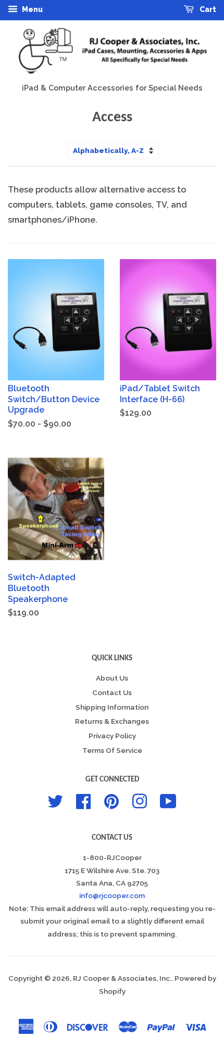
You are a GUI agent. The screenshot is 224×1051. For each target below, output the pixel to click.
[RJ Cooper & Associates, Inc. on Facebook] (83, 800)
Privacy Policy (112, 736)
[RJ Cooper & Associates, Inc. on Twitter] (55, 800)
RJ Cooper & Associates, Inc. (122, 978)
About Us (112, 678)
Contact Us (112, 692)
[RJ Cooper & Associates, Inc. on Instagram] (139, 800)
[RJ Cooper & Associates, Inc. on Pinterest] (111, 800)
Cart (207, 9)
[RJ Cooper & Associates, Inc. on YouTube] (168, 800)
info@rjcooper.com (112, 895)
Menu (31, 9)
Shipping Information (112, 707)
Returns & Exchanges (112, 721)
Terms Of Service (112, 750)
